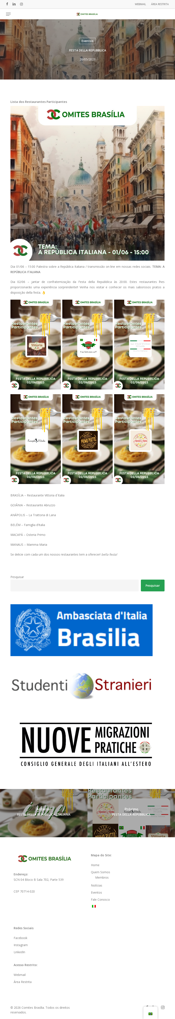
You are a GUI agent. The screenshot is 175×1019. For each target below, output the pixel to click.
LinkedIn (19, 952)
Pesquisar (17, 577)
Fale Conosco (100, 899)
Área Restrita (23, 982)
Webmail (20, 975)
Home (95, 865)
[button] (8, 14)
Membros (102, 877)
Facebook (20, 938)
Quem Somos (100, 872)
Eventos (87, 41)
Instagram (21, 945)
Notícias (96, 885)
